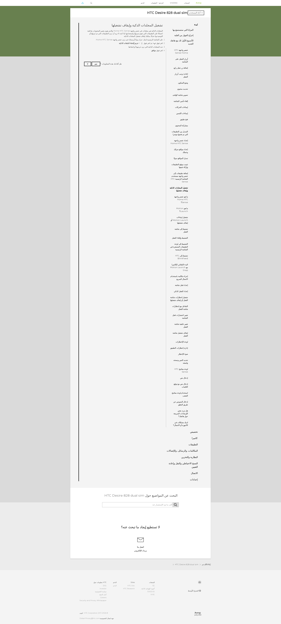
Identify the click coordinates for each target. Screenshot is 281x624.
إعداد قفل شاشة (181, 285)
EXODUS (151, 592)
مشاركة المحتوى (181, 125)
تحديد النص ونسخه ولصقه (180, 361)
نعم (96, 64)
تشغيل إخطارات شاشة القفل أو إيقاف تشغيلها (179, 298)
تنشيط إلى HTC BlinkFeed (181, 257)
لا (87, 64)
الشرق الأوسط (193, 591)
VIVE (153, 595)
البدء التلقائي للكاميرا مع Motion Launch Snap (179, 267)
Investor (103, 589)
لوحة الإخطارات (182, 342)
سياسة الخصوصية (100, 592)
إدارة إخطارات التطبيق (179, 348)
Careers (103, 598)
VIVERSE (174, 3)
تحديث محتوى (182, 89)
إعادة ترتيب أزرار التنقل (181, 75)
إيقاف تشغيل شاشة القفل (180, 334)
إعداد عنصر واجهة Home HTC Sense (179, 141)
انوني (81, 613)
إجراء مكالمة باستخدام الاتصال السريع (179, 277)
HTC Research (129, 589)
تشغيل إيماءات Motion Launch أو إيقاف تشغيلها (179, 220)
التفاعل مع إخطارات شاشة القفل (180, 307)
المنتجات (187, 3)
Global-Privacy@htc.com (90, 618)
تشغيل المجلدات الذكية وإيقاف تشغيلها (179, 189)
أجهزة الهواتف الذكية (148, 589)
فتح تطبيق (184, 119)
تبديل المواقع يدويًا (181, 158)
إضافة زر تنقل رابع (181, 68)
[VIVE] (82, 3)
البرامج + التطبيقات (157, 3)
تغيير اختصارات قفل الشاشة (180, 316)
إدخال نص (184, 378)
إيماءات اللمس (182, 113)
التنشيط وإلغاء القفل (180, 238)
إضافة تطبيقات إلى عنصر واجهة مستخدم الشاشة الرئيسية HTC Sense (179, 177)
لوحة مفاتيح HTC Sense (181, 370)
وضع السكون (183, 83)
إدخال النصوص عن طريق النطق (180, 403)
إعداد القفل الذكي (181, 291)
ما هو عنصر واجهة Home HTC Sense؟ (181, 199)
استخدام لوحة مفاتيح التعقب (180, 394)
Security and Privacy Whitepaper (93, 600)
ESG (104, 586)
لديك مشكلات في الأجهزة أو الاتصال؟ (180, 423)
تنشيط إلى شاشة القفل (181, 230)
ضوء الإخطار (183, 354)
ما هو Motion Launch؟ (182, 209)
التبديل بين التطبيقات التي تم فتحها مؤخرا (180, 133)
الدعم (142, 3)
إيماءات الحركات (181, 107)
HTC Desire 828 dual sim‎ (186, 564)
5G (154, 586)
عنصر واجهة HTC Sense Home (181, 51)
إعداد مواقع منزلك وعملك (181, 150)
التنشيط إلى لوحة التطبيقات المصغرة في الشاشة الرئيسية (179, 247)
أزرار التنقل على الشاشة (181, 60)
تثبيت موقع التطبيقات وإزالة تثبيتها (179, 165)
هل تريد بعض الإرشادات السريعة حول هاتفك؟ (181, 413)
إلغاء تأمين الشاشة (181, 101)
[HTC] (198, 3)
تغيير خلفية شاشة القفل (181, 325)
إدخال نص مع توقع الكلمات (181, 385)
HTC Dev (131, 586)
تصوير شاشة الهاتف (180, 95)
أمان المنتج (102, 595)
